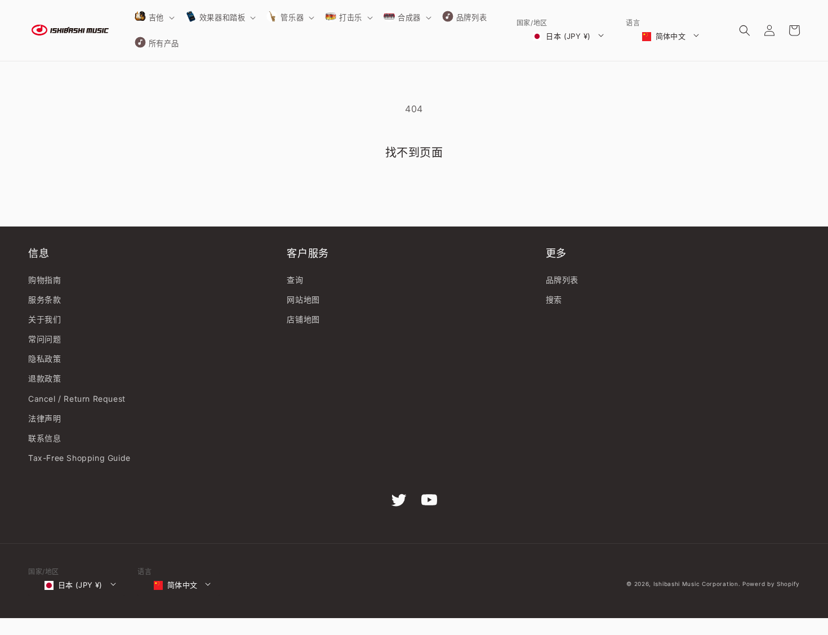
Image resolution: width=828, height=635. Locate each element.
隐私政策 (44, 358)
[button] (153, 17)
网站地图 (303, 299)
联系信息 (44, 438)
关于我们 (44, 319)
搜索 (554, 299)
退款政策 (44, 378)
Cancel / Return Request (77, 398)
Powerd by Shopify (771, 583)
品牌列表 (562, 280)
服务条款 (44, 299)
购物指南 (44, 280)
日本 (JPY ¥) (568, 36)
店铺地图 (303, 319)
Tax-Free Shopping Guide (79, 458)
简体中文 (671, 36)
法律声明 (44, 418)
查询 (295, 280)
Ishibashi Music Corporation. (697, 583)
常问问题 (44, 339)
